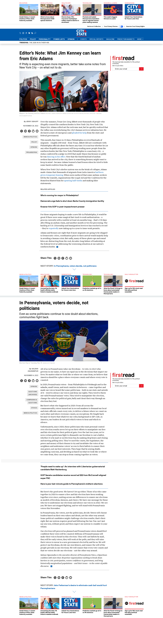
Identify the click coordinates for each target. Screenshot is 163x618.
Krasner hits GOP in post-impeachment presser (62, 206)
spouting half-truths (73, 180)
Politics (23, 39)
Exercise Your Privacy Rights (135, 26)
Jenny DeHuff (31, 121)
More (139, 39)
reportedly (53, 228)
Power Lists (59, 39)
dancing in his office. (56, 156)
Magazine (110, 39)
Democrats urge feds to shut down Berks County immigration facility (72, 200)
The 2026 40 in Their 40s (39, 42)
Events (84, 39)
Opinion (71, 39)
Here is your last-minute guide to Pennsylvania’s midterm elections (71, 483)
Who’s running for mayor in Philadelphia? (59, 195)
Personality (44, 39)
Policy (33, 39)
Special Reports (96, 39)
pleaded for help (79, 132)
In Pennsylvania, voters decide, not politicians (75, 265)
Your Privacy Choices (111, 26)
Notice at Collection (94, 26)
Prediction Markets (125, 39)
